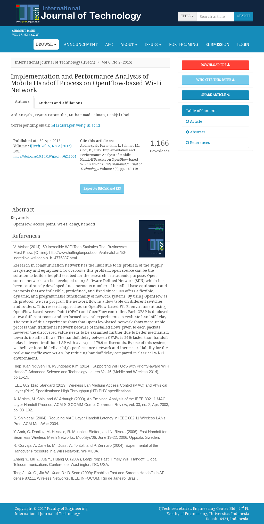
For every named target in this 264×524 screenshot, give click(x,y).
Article (195, 121)
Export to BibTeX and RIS (102, 188)
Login (243, 44)
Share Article (214, 95)
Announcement (80, 44)
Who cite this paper (214, 80)
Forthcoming (183, 44)
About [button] (127, 44)
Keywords (20, 218)
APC (109, 44)
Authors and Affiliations (60, 103)
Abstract (197, 132)
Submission (217, 44)
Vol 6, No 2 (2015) (56, 146)
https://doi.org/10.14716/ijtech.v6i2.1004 (44, 156)
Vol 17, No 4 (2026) (25, 34)
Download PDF (214, 65)
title (186, 16)
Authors (22, 101)
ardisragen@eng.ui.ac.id (77, 125)
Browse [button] (45, 44)
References (199, 142)
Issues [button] (152, 44)
